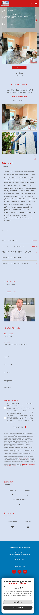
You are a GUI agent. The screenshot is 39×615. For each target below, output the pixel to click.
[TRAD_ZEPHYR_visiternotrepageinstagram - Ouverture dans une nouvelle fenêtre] (20, 572)
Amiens (10, 14)
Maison (16, 14)
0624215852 (8, 336)
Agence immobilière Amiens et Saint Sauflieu (17, 13)
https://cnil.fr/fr (30, 448)
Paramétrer (18, 602)
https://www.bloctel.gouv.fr (24, 458)
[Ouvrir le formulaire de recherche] (31, 3)
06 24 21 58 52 (19, 552)
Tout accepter (17, 608)
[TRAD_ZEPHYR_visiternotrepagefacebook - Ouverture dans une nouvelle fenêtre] (14, 572)
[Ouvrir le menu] (36, 3)
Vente (4, 14)
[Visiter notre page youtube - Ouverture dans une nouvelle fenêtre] (25, 572)
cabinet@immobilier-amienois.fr (15, 344)
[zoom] (19, 130)
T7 (21, 14)
